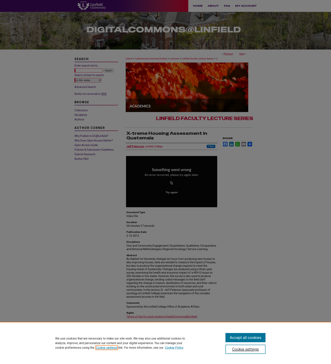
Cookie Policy (174, 347)
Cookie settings (106, 347)
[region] (165, 343)
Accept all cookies (245, 337)
